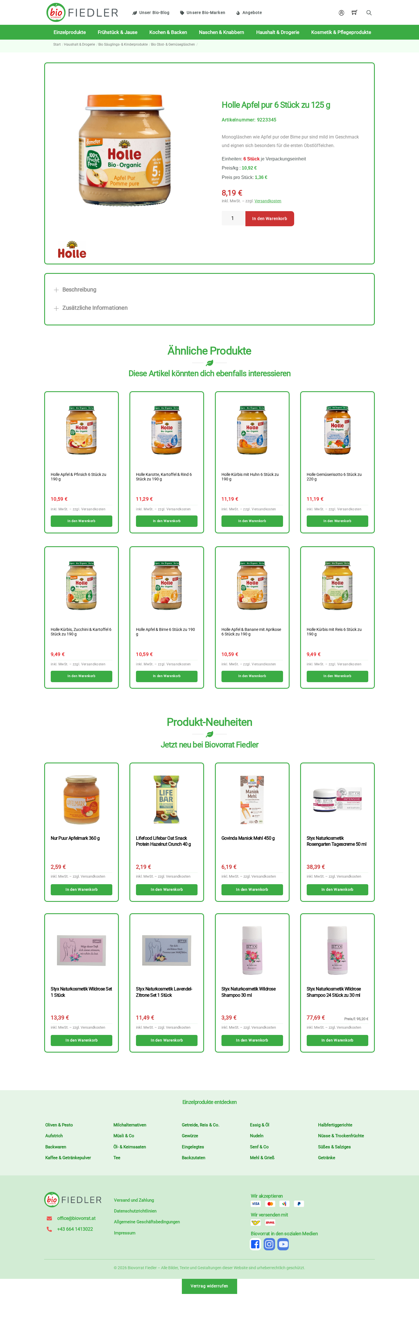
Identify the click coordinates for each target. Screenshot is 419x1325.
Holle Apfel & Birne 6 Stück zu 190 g (165, 632)
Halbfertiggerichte (335, 1125)
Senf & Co (259, 1146)
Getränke (326, 1157)
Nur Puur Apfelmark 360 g (75, 838)
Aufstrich (54, 1135)
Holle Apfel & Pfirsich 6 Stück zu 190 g (78, 477)
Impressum (124, 1233)
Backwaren (55, 1146)
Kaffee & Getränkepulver (68, 1157)
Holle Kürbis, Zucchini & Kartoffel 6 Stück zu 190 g (81, 632)
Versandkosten (268, 201)
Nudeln (256, 1135)
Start (57, 44)
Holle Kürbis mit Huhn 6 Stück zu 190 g (250, 477)
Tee (116, 1157)
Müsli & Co (123, 1135)
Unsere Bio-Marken (206, 12)
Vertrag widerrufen (210, 1286)
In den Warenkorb (269, 218)
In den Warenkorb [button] (81, 521)
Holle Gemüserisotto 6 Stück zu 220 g (334, 477)
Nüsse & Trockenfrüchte (341, 1135)
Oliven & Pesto (59, 1125)
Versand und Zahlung (134, 1200)
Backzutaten (193, 1157)
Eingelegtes (193, 1146)
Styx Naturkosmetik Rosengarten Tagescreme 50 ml (336, 841)
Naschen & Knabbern (221, 32)
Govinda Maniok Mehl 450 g (248, 838)
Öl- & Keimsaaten (129, 1146)
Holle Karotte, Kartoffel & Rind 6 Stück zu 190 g (164, 477)
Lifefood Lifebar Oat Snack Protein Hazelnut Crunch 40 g (163, 841)
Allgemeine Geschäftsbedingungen (147, 1221)
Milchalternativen (129, 1125)
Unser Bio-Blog (154, 12)
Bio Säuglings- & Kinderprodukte (123, 44)
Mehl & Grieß (262, 1157)
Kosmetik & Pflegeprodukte (341, 32)
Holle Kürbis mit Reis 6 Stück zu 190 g (334, 632)
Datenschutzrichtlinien (135, 1211)
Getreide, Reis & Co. (200, 1125)
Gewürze (190, 1135)
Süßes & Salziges (334, 1146)
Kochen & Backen (168, 32)
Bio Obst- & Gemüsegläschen (173, 44)
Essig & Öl (259, 1125)
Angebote (252, 12)
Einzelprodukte (70, 32)
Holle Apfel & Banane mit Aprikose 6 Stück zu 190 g (251, 632)
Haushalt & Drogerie (277, 32)
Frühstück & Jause (117, 32)
